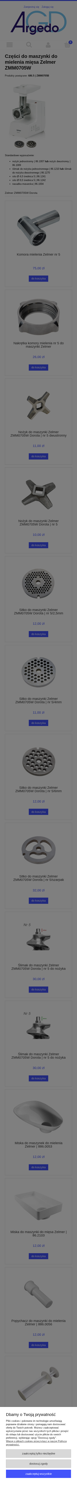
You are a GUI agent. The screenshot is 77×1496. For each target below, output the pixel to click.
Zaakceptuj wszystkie (38, 1473)
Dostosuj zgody (38, 1463)
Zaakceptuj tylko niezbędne (38, 1453)
